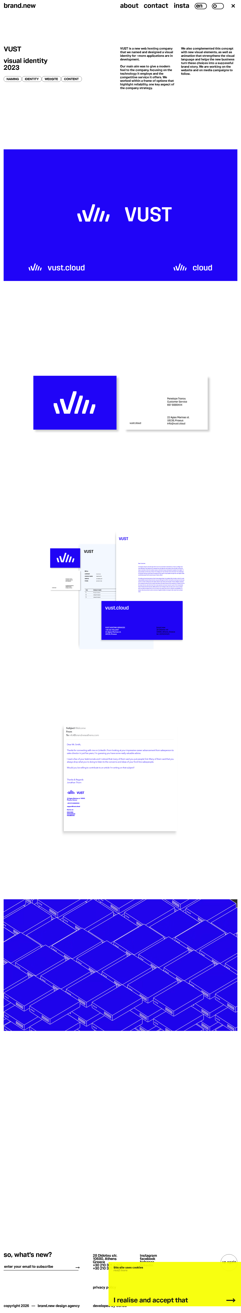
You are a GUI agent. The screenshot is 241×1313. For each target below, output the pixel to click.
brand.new (20, 6)
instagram (148, 1255)
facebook (147, 1259)
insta (181, 6)
